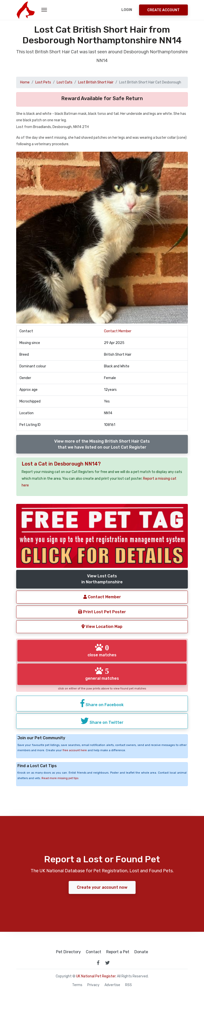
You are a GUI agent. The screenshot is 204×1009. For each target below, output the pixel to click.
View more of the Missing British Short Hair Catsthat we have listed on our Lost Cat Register (102, 444)
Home (25, 82)
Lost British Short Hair (95, 82)
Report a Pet (117, 951)
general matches (102, 674)
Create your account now (102, 887)
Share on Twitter (106, 722)
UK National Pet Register (95, 976)
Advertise (112, 985)
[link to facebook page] (98, 962)
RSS (128, 985)
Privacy (93, 985)
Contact (93, 951)
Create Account (163, 10)
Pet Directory (68, 951)
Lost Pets (43, 82)
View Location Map (103, 626)
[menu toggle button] (44, 10)
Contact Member (117, 331)
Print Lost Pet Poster (104, 611)
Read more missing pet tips (60, 778)
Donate (141, 951)
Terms (77, 985)
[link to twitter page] (107, 962)
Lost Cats (64, 82)
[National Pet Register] (25, 10)
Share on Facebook (104, 704)
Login (126, 10)
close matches (102, 650)
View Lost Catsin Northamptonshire (102, 579)
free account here (74, 750)
